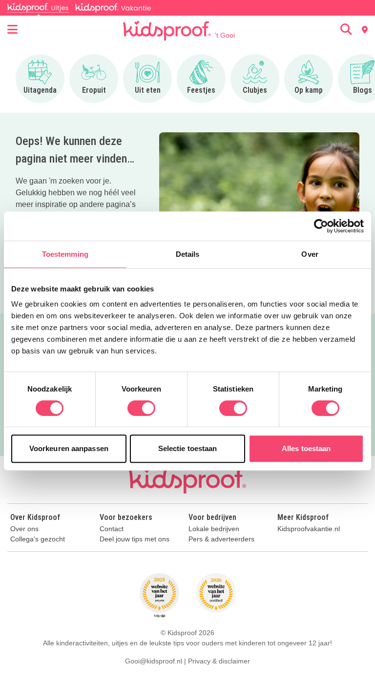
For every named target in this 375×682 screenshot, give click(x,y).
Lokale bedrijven (213, 529)
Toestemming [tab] (65, 254)
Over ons (24, 529)
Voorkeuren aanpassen (68, 448)
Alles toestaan (306, 448)
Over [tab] (309, 254)
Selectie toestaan (187, 448)
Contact (112, 529)
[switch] (141, 408)
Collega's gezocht (37, 539)
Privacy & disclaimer (219, 661)
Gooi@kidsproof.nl (153, 661)
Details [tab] (188, 254)
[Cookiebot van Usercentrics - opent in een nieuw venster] (321, 226)
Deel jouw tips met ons (134, 539)
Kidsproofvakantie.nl (308, 529)
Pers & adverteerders (221, 539)
